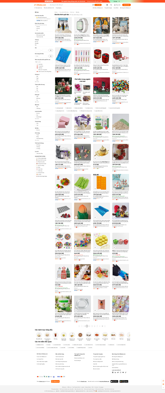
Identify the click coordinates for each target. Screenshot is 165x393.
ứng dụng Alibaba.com (104, 381)
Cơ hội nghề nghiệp (41, 363)
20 (102, 326)
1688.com (69, 387)
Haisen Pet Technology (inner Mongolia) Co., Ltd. (63, 40)
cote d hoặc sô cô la (89, 344)
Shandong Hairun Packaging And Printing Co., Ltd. (120, 198)
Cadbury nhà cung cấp (78, 344)
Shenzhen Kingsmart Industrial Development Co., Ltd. (63, 102)
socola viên (63, 347)
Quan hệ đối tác (115, 367)
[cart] (111, 5)
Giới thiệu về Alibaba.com (42, 353)
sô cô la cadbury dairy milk (52, 347)
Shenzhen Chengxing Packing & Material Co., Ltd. (101, 72)
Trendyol (96, 387)
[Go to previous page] (79, 326)
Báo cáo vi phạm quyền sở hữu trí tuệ (100, 366)
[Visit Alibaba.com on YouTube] (123, 372)
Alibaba (56, 12)
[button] (93, 5)
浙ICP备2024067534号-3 (115, 391)
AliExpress (64, 387)
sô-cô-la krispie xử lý (121, 344)
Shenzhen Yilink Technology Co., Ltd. (119, 318)
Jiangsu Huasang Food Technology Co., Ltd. (63, 320)
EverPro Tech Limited (78, 289)
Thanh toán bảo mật (60, 356)
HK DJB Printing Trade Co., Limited (100, 287)
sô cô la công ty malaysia (101, 344)
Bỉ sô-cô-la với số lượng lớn (101, 108)
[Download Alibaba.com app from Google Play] (124, 381)
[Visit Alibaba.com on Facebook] (113, 372)
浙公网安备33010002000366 (104, 391)
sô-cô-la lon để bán (40, 347)
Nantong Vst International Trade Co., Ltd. (120, 260)
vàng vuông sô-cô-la (60, 110)
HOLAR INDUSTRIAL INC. (98, 197)
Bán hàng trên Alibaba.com (117, 356)
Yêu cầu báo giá (77, 360)
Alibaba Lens (42, 381)
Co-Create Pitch (40, 359)
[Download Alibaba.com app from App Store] (114, 381)
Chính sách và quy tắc (60, 368)
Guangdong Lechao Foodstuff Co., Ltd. (120, 101)
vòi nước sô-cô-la (89, 108)
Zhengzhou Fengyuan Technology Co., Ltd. (82, 73)
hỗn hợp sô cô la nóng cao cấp (86, 110)
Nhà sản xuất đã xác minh (79, 358)
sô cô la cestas (67, 344)
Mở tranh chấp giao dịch (98, 361)
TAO (92, 387)
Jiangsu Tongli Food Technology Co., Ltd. (82, 198)
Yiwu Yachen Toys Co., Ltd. (117, 225)
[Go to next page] (105, 326)
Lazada (82, 387)
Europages (101, 387)
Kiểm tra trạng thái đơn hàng (117, 361)
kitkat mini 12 (69, 108)
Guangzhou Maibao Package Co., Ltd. (100, 40)
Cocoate (48, 344)
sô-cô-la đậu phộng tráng (72, 110)
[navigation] (44, 169)
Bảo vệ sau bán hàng (60, 363)
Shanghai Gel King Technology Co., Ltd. (63, 70)
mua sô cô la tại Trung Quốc (115, 108)
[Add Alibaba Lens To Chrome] (55, 381)
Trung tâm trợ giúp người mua (99, 356)
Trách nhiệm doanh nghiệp (42, 361)
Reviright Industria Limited (60, 257)
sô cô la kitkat (71, 347)
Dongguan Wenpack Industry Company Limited (120, 169)
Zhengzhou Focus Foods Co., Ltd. (80, 225)
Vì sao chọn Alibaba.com (41, 356)
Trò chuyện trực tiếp (97, 359)
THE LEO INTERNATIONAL (98, 167)
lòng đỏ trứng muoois (82, 347)
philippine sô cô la (40, 344)
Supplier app (84, 381)
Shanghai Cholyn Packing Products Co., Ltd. (63, 138)
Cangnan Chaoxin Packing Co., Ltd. (100, 100)
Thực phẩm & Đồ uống (63, 12)
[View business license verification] (94, 391)
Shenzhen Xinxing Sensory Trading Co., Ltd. (120, 72)
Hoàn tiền (95, 363)
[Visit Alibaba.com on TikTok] (125, 372)
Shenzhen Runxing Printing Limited (81, 168)
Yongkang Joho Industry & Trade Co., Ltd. (63, 228)
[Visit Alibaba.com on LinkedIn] (115, 372)
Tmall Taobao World (76, 387)
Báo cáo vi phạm (96, 368)
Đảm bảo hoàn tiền (59, 359)
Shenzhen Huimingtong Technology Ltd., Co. (82, 43)
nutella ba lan (111, 344)
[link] (163, 380)
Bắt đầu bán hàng (115, 359)
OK (50, 50)
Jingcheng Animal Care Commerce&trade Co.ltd (120, 42)
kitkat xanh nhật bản (79, 108)
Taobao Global (88, 387)
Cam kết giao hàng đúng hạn (61, 361)
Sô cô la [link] (77, 12)
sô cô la (90, 347)
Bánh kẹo (72, 12)
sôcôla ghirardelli (60, 108)
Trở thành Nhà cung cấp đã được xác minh (119, 364)
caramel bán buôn (57, 344)
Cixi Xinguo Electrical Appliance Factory (101, 258)
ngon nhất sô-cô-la (98, 110)
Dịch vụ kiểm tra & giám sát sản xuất (63, 366)
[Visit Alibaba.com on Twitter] (118, 372)
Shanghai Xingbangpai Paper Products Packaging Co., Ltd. (101, 318)
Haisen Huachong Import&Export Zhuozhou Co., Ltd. (82, 137)
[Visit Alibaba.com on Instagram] (120, 372)
